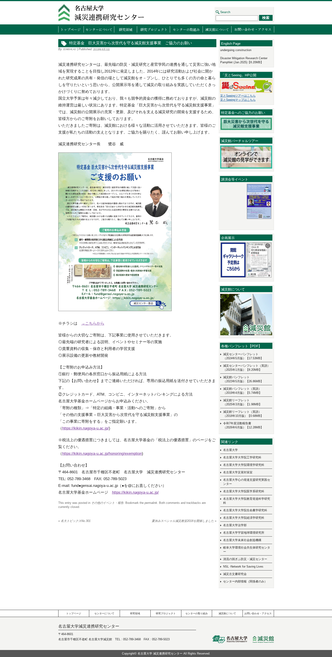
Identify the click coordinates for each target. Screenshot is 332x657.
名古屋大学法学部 (235, 525)
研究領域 (125, 29)
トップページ (71, 29)
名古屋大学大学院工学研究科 (242, 457)
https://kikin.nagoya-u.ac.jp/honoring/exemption (102, 453)
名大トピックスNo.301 (74, 521)
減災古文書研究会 (235, 574)
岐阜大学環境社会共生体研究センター (246, 549)
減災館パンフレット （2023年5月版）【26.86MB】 (243, 379)
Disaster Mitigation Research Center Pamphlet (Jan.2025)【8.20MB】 (243, 60)
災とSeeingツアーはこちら (238, 95)
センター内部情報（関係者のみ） (245, 581)
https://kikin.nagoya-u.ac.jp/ (85, 428)
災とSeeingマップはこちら (238, 99)
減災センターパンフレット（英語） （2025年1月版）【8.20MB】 (246, 367)
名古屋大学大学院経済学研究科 (243, 517)
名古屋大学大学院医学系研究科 (243, 491)
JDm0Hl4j (69, 49)
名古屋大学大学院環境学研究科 (243, 465)
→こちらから (92, 323)
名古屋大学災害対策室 (238, 472)
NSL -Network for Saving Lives (243, 566)
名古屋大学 (230, 450)
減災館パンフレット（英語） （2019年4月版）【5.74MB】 (242, 390)
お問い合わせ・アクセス (252, 29)
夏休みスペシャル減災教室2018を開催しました (184, 521)
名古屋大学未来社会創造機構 (242, 540)
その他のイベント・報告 (107, 502)
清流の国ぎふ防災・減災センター (245, 559)
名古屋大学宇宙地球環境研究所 (243, 532)
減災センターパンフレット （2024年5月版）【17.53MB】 (243, 356)
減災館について (217, 29)
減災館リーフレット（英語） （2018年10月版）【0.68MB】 (243, 414)
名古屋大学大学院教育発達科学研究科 (246, 500)
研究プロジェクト (153, 29)
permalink (151, 502)
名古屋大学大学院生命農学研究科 (245, 510)
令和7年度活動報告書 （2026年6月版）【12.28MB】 (243, 425)
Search (225, 12)
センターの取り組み (186, 29)
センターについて (99, 29)
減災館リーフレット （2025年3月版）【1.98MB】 (242, 402)
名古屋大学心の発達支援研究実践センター (246, 482)
